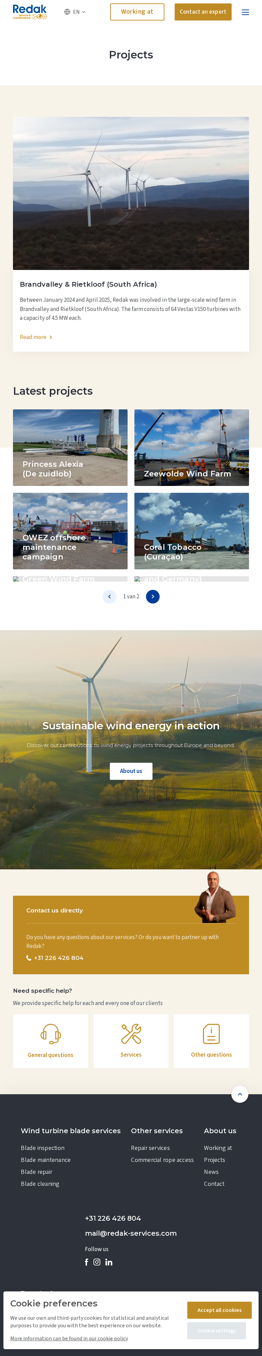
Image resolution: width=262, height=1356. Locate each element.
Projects (214, 1160)
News (211, 1172)
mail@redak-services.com (131, 1233)
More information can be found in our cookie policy (69, 1338)
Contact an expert (203, 12)
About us (131, 771)
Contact (214, 1184)
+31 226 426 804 (113, 1218)
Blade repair (36, 1172)
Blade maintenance (46, 1160)
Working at (137, 11)
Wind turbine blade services (71, 1131)
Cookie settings (217, 1330)
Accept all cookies (220, 1310)
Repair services (150, 1148)
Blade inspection (42, 1148)
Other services (157, 1131)
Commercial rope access (162, 1160)
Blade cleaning (40, 1184)
